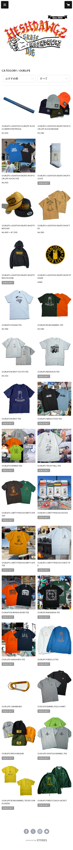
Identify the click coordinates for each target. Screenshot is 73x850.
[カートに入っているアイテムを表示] (68, 5)
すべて (44, 78)
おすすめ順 (11, 78)
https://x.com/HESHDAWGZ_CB (33, 831)
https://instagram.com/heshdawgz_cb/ (39, 831)
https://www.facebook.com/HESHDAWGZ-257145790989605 (26, 831)
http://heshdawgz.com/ (46, 831)
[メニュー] (4, 5)
